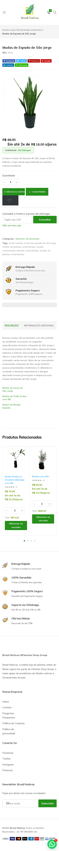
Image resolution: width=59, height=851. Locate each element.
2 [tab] (27, 540)
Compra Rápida (38, 192)
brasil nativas (16, 243)
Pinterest (7, 770)
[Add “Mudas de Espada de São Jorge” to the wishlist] (10, 200)
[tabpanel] (16, 491)
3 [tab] (31, 540)
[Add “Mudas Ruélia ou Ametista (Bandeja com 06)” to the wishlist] (23, 453)
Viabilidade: (11, 150)
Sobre (5, 701)
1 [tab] (24, 540)
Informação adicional (39, 325)
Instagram (8, 764)
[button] (23, 461)
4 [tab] (34, 540)
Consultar (45, 219)
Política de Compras (13, 723)
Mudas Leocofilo (40, 476)
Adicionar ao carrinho (15, 192)
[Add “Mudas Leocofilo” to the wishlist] (50, 453)
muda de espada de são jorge (40, 243)
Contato (7, 707)
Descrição (12, 325)
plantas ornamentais (27, 250)
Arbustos (20, 238)
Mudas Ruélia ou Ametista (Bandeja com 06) (14, 479)
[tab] (12, 326)
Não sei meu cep (11, 225)
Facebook (7, 752)
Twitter (6, 758)
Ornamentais (32, 238)
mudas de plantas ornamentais (18, 246)
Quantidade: (8, 175)
